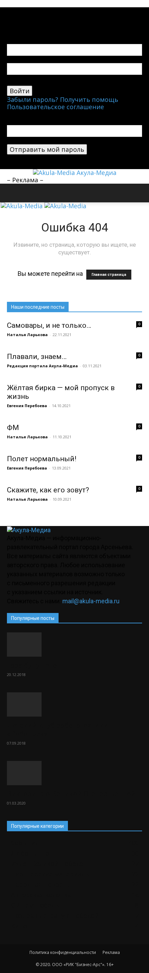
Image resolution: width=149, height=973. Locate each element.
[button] (12, 193)
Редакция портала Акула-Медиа (42, 365)
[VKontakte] (17, 11)
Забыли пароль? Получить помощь (62, 99)
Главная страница (108, 274)
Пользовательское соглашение (55, 107)
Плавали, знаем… (37, 356)
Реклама (111, 952)
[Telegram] (10, 11)
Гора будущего (32, 665)
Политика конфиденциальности (62, 952)
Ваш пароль (26, 82)
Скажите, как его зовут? (48, 490)
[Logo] (22, 206)
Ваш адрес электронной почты (56, 140)
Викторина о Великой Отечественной (71, 794)
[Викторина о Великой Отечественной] (74, 773)
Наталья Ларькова (27, 334)
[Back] (9, 18)
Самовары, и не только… (49, 325)
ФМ (13, 427)
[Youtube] (22, 11)
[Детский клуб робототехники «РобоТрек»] (74, 704)
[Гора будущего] (74, 644)
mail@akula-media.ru (91, 601)
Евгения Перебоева (27, 405)
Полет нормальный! (41, 459)
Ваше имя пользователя (45, 59)
